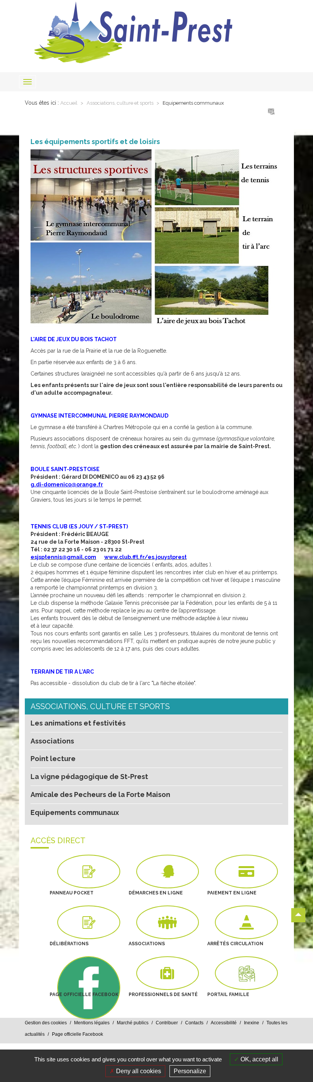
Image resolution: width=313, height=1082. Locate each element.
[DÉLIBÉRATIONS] (88, 922)
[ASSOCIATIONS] (167, 922)
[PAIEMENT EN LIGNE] (246, 871)
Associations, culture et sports (121, 103)
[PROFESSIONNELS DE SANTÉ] (167, 973)
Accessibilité (224, 1022)
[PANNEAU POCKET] (88, 871)
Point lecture (53, 759)
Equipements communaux (193, 103)
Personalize (190, 1071)
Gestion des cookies (46, 1022)
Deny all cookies (138, 1071)
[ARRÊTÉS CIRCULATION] (246, 922)
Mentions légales (92, 1022)
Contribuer (167, 1022)
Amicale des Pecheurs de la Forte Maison (100, 794)
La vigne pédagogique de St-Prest (89, 777)
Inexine (251, 1022)
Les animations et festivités (78, 723)
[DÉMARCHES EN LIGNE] (167, 871)
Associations (52, 741)
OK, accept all (258, 1059)
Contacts (194, 1022)
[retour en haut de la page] (298, 915)
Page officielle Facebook (77, 1034)
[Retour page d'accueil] (156, 32)
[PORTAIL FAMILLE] (246, 973)
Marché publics (132, 1022)
